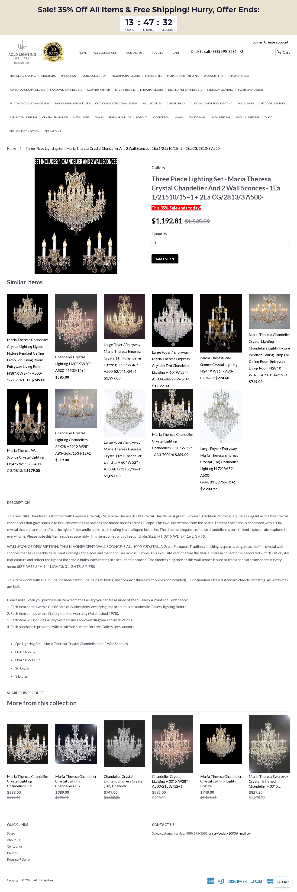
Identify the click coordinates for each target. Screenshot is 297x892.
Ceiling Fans (52, 131)
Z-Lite (268, 117)
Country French (98, 89)
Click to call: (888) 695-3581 (214, 51)
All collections (105, 52)
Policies (157, 52)
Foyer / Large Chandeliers (27, 89)
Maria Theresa (239, 75)
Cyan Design (161, 117)
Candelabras (176, 103)
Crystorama (197, 117)
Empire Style (153, 75)
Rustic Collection (94, 75)
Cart (176, 52)
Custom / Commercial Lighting (211, 103)
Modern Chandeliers (126, 75)
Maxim (179, 117)
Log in (257, 42)
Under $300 (68, 75)
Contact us (134, 52)
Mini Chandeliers (151, 89)
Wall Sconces (151, 103)
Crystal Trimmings (55, 117)
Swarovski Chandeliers (66, 89)
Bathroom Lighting (23, 117)
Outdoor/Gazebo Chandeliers (116, 103)
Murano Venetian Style (183, 75)
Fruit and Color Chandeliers (29, 103)
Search (11, 833)
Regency (142, 117)
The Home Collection (24, 131)
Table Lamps (246, 103)
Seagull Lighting (247, 117)
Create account (276, 42)
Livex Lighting (220, 117)
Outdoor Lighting (272, 103)
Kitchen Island (125, 89)
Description (18, 502)
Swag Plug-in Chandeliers (72, 103)
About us (13, 840)
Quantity (159, 233)
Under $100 (48, 75)
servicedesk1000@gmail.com (232, 833)
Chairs (98, 117)
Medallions (81, 117)
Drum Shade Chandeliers (185, 89)
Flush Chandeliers (250, 89)
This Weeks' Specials (23, 75)
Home (83, 52)
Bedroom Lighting (220, 89)
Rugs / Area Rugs (120, 117)
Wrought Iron (214, 75)
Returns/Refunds (19, 859)
